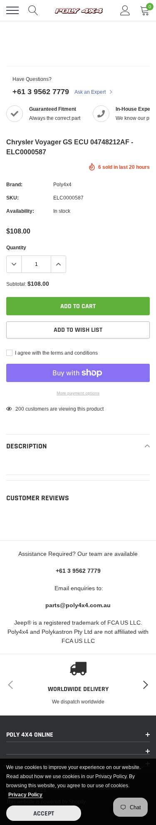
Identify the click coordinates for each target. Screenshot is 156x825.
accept (43, 813)
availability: (20, 211)
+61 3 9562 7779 (40, 91)
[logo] (79, 10)
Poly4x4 (62, 184)
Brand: (14, 184)
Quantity (16, 247)
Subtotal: (16, 284)
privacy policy (25, 794)
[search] (33, 10)
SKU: (12, 198)
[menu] (12, 10)
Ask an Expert (90, 92)
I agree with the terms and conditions (56, 353)
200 (19, 409)
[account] (125, 10)
